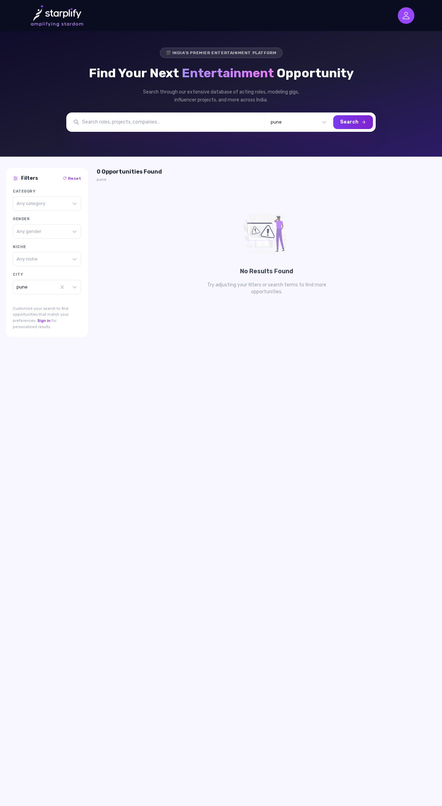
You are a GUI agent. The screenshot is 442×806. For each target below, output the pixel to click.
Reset (74, 178)
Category (24, 191)
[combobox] (271, 122)
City (18, 274)
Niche (19, 247)
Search (349, 122)
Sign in (43, 320)
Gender (21, 219)
